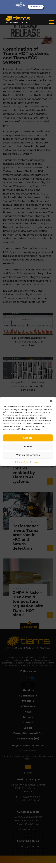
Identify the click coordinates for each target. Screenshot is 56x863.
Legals (35, 462)
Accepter (28, 438)
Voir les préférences (28, 455)
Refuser (28, 446)
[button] (51, 400)
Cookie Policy (23, 462)
